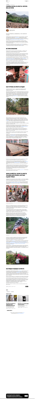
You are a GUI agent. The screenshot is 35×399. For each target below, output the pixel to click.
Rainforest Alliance (17, 162)
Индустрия (7, 4)
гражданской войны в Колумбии (15, 182)
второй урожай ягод (24, 126)
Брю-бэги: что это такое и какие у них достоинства (23, 304)
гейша (7, 120)
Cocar (24, 159)
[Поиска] (25, 1)
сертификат (26, 161)
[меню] (9, 1)
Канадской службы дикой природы (20, 243)
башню (13, 240)
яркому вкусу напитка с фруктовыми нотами (17, 39)
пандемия (18, 272)
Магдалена (24, 58)
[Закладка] (10, 308)
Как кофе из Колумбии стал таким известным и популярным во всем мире (10, 304)
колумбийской (17, 37)
